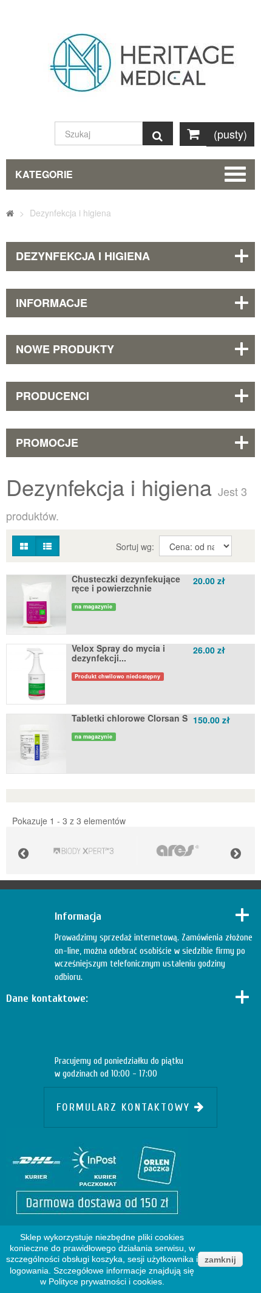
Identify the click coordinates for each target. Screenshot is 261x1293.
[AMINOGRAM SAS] (83, 850)
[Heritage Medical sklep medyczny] (130, 69)
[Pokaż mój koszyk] (193, 134)
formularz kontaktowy (125, 1107)
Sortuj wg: (136, 546)
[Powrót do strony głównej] (10, 213)
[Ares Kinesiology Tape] (178, 850)
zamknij (220, 1259)
